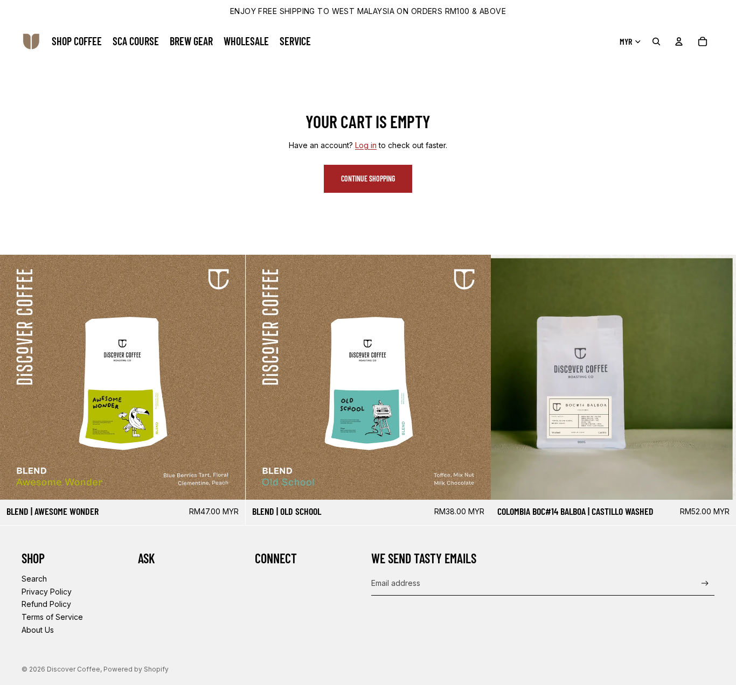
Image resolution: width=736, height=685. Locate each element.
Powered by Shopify (136, 669)
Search (34, 578)
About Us (38, 629)
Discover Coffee (73, 669)
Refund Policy (46, 604)
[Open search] (656, 41)
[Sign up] (705, 583)
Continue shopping (368, 178)
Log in (366, 145)
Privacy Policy (47, 591)
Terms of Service (52, 616)
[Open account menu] (679, 41)
